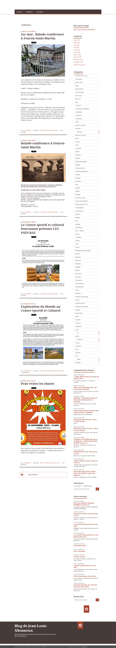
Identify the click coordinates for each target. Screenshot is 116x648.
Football (77, 194)
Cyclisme (78, 128)
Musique (78, 267)
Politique (78, 293)
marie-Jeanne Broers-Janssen (85, 410)
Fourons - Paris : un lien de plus (85, 420)
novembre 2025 (78, 62)
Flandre (77, 188)
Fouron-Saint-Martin (52, 130)
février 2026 (77, 55)
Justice (77, 234)
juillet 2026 (77, 42)
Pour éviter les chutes (37, 383)
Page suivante (33, 475)
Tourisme (61, 371)
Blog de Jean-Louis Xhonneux (30, 628)
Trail (76, 349)
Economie (78, 148)
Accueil (19, 12)
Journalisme (79, 227)
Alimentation (79, 89)
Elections (78, 155)
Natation (79, 339)
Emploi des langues (81, 161)
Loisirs (77, 247)
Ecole (77, 145)
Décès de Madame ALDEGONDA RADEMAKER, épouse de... (86, 441)
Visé (76, 356)
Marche (77, 254)
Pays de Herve (79, 283)
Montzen (78, 257)
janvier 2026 (77, 57)
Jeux (76, 221)
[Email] (86, 609)
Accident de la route (81, 76)
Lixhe (78, 359)
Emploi (77, 158)
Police (77, 290)
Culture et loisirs (80, 125)
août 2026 (77, 40)
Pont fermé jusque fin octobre (85, 576)
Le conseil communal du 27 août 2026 (86, 525)
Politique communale (81, 297)
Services (77, 323)
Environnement (80, 168)
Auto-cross (78, 95)
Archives (29, 12)
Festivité (77, 178)
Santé (77, 316)
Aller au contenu (6, 1)
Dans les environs (80, 135)
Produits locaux (80, 303)
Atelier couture (79, 557)
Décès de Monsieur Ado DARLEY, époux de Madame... (85, 473)
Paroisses (78, 277)
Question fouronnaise (81, 306)
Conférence (43, 130)
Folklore (77, 191)
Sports (77, 336)
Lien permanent (26, 130)
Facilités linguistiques (81, 171)
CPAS (76, 122)
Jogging (77, 224)
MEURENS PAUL (79, 452)
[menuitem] (19, 12)
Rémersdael (79, 313)
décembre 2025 (78, 59)
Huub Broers (78, 428)
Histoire (77, 214)
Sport (77, 330)
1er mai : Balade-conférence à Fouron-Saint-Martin (42, 36)
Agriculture (78, 79)
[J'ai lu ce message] (114, 646)
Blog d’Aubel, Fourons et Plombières (84, 29)
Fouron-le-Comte (54, 463)
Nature (77, 270)
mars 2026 (77, 52)
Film (76, 184)
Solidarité (78, 326)
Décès (77, 138)
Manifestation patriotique (83, 250)
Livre (77, 244)
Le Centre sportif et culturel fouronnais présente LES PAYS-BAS (42, 229)
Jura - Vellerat (79, 231)
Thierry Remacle (80, 461)
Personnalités (79, 287)
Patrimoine (78, 280)
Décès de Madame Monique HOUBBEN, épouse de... (84, 504)
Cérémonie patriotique (82, 109)
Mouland (78, 264)
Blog (76, 102)
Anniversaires (79, 92)
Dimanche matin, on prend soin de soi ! (86, 514)
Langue (77, 241)
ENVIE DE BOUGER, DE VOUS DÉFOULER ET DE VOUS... (85, 586)
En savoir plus (84, 646)
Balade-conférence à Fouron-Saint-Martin (43, 145)
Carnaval (78, 105)
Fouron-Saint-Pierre (81, 204)
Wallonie (78, 362)
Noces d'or (78, 273)
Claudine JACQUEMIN (82, 439)
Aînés (41, 463)
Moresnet (78, 260)
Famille (77, 175)
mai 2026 (76, 47)
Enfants (77, 165)
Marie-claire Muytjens (82, 387)
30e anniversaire (80, 545)
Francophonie (79, 208)
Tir (78, 333)
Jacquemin (78, 419)
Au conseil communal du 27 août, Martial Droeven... (86, 536)
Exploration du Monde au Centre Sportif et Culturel (40, 308)
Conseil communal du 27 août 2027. (85, 566)
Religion (77, 310)
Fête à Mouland (79, 551)
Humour (77, 217)
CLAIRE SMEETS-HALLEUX (83, 377)
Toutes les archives (79, 65)
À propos (39, 12)
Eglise (77, 151)
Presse (77, 300)
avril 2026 (77, 50)
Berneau (79, 132)
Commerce (78, 115)
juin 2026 (76, 45)
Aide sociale (79, 82)
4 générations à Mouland (85, 388)
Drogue (77, 142)
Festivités (78, 181)
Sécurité (77, 320)
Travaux (77, 353)
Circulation (78, 112)
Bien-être (78, 99)
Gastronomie (79, 211)
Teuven (77, 343)
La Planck (78, 237)
